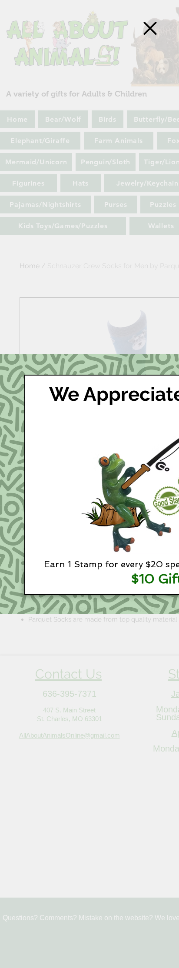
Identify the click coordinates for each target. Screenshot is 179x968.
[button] (150, 28)
